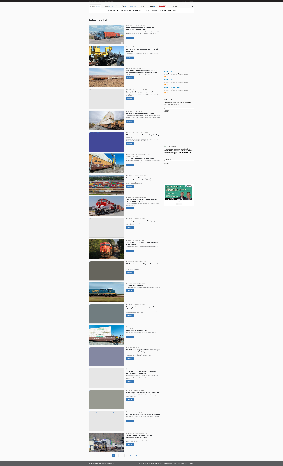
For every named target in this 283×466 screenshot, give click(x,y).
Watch (115, 10)
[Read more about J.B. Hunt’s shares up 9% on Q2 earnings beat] (106, 421)
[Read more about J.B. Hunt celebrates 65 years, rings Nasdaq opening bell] (106, 142)
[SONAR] (173, 6)
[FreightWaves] (95, 6)
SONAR (135, 10)
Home (91, 16)
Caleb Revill (129, 347)
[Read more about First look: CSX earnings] (106, 292)
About (156, 463)
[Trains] (162, 6)
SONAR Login (100, 1)
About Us (162, 10)
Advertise (160, 463)
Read (109, 10)
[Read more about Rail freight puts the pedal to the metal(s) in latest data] (106, 56)
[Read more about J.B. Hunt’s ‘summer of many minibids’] (106, 120)
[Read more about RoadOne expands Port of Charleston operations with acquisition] (106, 34)
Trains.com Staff (130, 197)
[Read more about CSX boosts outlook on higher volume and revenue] (106, 271)
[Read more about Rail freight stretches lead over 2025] (106, 99)
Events (147, 10)
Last (136, 455)
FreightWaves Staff (131, 132)
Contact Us (190, 1)
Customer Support (108, 1)
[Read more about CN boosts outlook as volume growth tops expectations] (106, 249)
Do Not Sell (191, 463)
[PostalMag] (152, 6)
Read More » (130, 38)
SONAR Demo (92, 1)
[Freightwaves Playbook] (132, 6)
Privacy (182, 463)
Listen (121, 10)
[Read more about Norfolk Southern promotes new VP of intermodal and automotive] (106, 442)
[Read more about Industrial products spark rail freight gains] (106, 228)
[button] (178, 185)
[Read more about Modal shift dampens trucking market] (106, 163)
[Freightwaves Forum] (142, 6)
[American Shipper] (121, 6)
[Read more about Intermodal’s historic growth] (106, 335)
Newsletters (184, 1)
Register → (166, 76)
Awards (141, 10)
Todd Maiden (130, 25)
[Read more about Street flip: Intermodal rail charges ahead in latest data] (106, 314)
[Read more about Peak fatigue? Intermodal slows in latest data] (106, 399)
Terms (178, 463)
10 (126, 455)
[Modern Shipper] (108, 6)
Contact (175, 463)
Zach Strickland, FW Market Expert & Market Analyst (138, 154)
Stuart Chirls (129, 47)
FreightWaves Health (167, 463)
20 (130, 455)
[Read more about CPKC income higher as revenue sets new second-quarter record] (106, 206)
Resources (155, 10)
